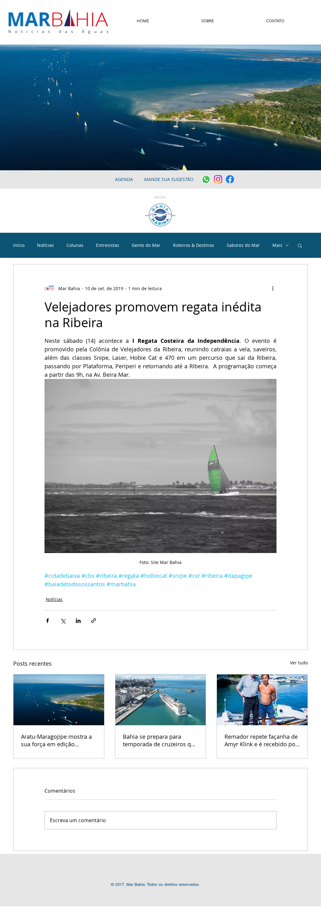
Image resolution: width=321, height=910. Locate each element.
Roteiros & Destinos (193, 245)
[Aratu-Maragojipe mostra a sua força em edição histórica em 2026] (58, 699)
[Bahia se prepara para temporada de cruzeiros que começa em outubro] (160, 699)
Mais (277, 245)
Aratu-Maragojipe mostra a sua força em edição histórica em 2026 (56, 740)
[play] (308, 164)
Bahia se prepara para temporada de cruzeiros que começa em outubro (160, 740)
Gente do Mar (146, 245)
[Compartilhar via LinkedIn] (78, 621)
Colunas (74, 245)
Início (18, 245)
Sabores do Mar (243, 245)
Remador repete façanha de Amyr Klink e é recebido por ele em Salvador (261, 740)
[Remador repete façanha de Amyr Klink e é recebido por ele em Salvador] (262, 699)
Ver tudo (299, 663)
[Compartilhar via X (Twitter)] (63, 621)
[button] (300, 245)
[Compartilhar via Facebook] (47, 621)
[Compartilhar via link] (94, 621)
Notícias (45, 245)
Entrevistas (107, 245)
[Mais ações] (272, 288)
